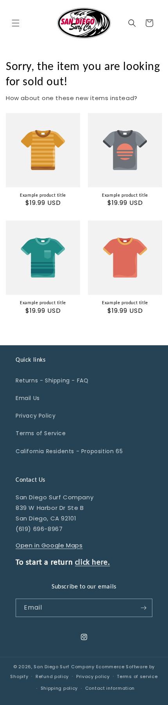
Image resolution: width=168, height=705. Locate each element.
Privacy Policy (35, 416)
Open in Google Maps (49, 545)
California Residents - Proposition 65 (69, 451)
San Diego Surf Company (64, 667)
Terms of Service (41, 433)
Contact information (110, 688)
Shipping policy (59, 688)
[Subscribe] (143, 608)
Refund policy (52, 676)
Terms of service (137, 676)
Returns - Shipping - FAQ (52, 380)
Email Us (28, 398)
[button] (15, 23)
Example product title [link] (43, 195)
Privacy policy (93, 676)
